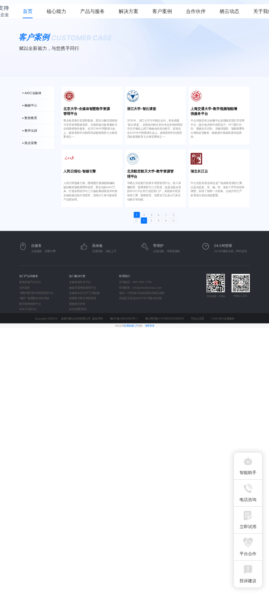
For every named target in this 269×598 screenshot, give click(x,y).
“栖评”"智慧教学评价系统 (34, 298)
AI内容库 (24, 287)
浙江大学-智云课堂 (141, 108)
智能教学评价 (77, 303)
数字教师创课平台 (30, 303)
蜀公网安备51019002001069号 (164, 318)
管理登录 (149, 325)
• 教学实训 (29, 130)
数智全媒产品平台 (30, 282)
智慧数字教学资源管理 (82, 298)
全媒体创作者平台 (79, 282)
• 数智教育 (29, 118)
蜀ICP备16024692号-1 (124, 318)
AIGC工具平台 (27, 309)
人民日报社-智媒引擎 (79, 171)
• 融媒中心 (29, 105)
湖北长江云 (199, 171)
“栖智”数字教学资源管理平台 (36, 292)
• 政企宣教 (29, 143)
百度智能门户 (131, 325)
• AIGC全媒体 (31, 93)
